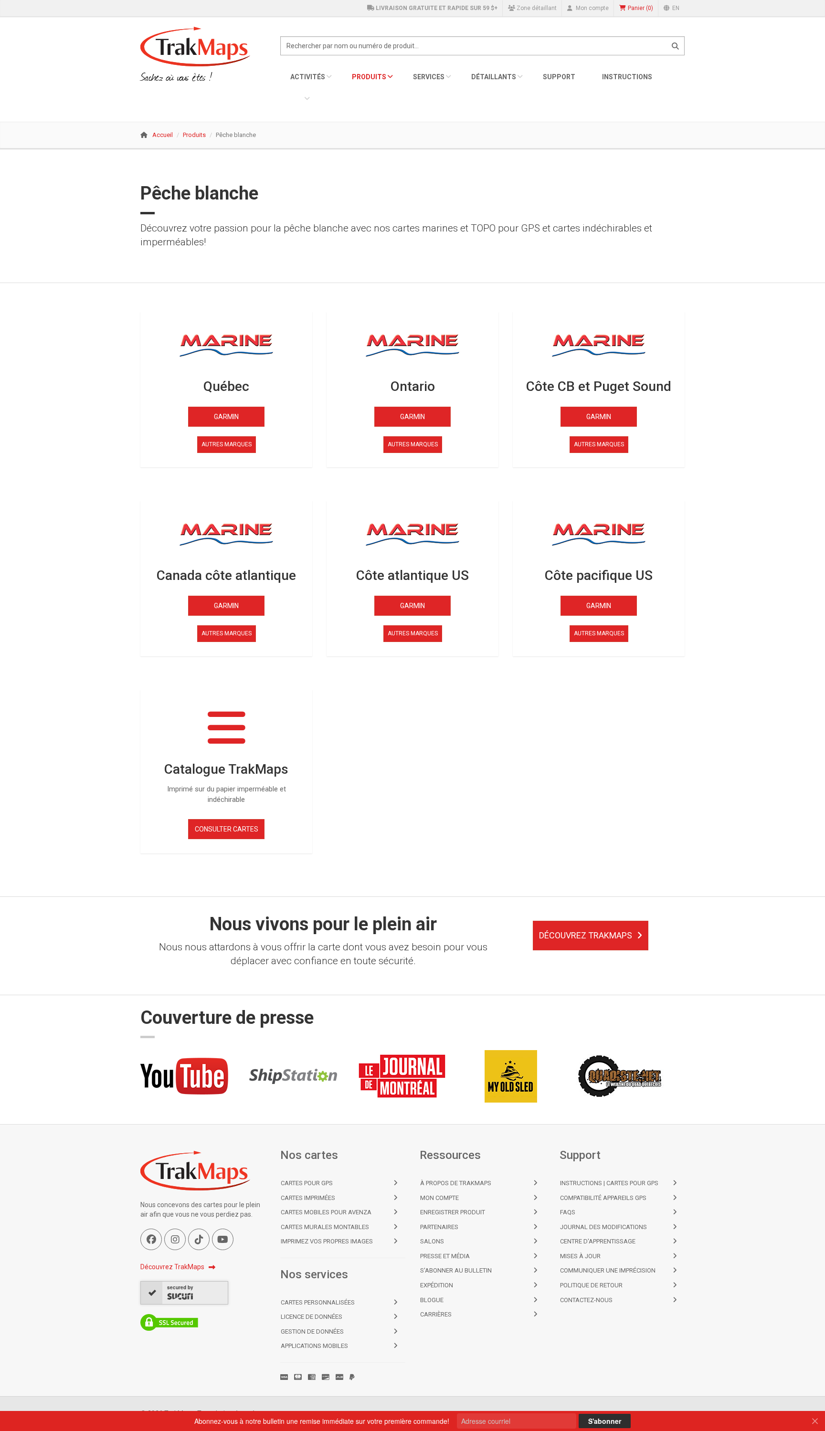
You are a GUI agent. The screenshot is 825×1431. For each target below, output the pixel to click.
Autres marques (226, 444)
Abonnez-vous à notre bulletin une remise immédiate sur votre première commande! (321, 1421)
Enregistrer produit (452, 1212)
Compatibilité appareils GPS (603, 1197)
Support (559, 77)
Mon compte (591, 8)
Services (428, 77)
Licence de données (311, 1316)
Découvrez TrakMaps (585, 935)
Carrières (436, 1314)
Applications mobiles (314, 1345)
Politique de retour (591, 1285)
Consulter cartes (226, 829)
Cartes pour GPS (307, 1183)
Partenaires (439, 1227)
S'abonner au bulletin (456, 1270)
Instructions (627, 77)
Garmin (226, 417)
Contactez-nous (586, 1300)
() (640, 8)
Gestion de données (312, 1331)
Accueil (162, 134)
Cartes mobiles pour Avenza (326, 1212)
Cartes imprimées (308, 1197)
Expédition (436, 1285)
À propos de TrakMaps (455, 1183)
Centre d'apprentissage (597, 1241)
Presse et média (445, 1256)
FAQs (567, 1212)
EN (675, 8)
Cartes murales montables (325, 1227)
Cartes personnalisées (318, 1302)
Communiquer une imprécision (608, 1270)
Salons (432, 1241)
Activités (307, 77)
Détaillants (493, 77)
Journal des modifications (603, 1227)
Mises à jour (580, 1256)
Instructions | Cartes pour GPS (609, 1183)
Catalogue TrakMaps (226, 769)
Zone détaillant (536, 8)
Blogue (432, 1300)
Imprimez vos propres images (327, 1241)
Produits (369, 77)
